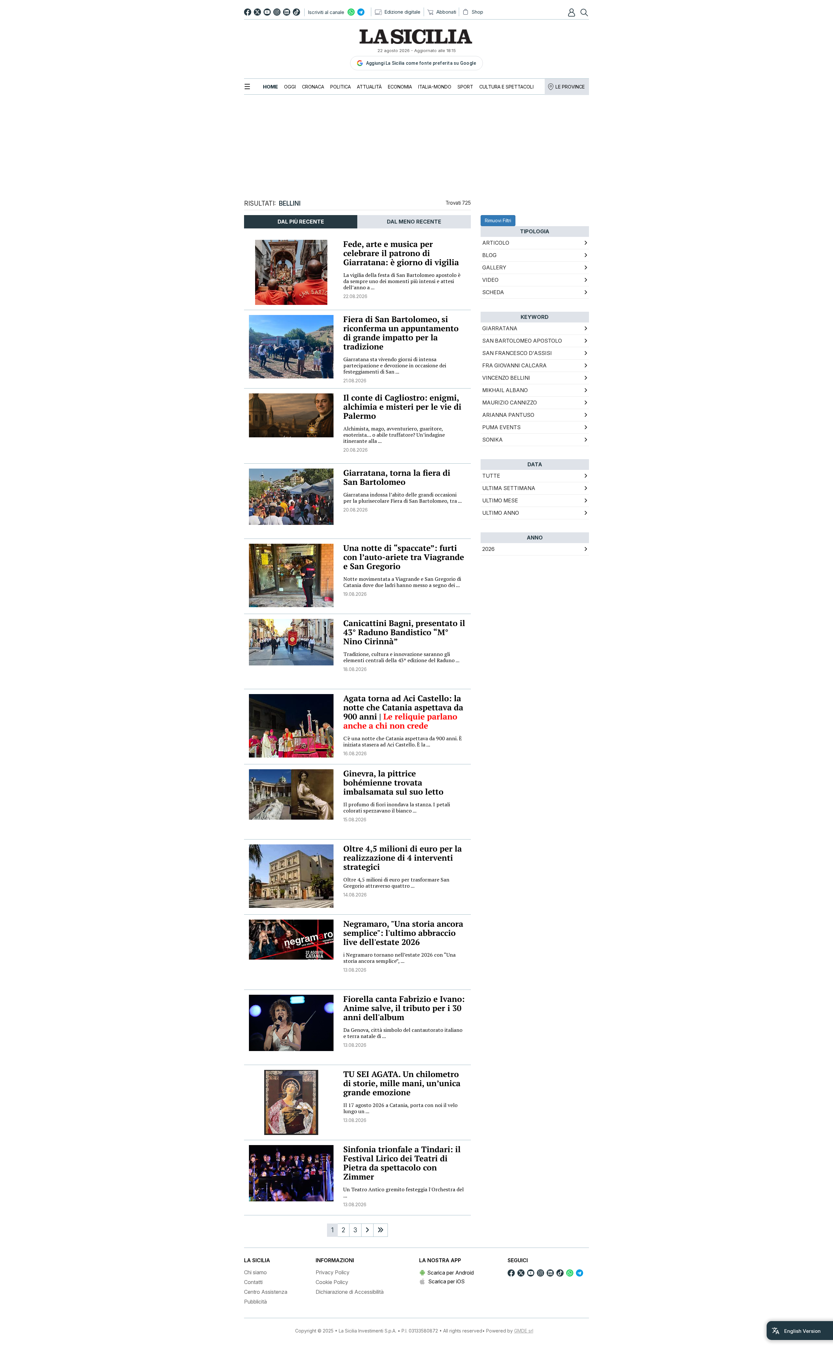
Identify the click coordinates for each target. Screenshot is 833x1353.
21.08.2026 (354, 380)
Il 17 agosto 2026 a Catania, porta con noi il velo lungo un (400, 1108)
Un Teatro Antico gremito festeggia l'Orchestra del (403, 1192)
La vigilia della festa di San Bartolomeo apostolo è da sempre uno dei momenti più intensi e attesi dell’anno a (401, 281)
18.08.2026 (355, 669)
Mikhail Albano (505, 390)
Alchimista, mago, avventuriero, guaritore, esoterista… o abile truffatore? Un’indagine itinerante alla (394, 434)
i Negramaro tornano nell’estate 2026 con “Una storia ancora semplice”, (399, 957)
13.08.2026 (354, 970)
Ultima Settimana (508, 488)
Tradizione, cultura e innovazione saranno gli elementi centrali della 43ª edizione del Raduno (401, 657)
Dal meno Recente (414, 221)
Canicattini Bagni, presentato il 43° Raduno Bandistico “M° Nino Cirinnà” (404, 632)
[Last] (380, 1230)
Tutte (491, 475)
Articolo (495, 242)
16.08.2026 (355, 753)
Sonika (492, 439)
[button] (572, 12)
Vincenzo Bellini (506, 378)
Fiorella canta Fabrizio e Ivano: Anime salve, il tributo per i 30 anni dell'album (404, 1008)
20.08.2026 (355, 450)
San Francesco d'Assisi (517, 353)
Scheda (493, 292)
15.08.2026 (354, 819)
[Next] (367, 1230)
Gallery (494, 267)
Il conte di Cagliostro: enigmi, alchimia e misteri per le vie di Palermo (402, 406)
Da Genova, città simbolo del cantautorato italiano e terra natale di (402, 1033)
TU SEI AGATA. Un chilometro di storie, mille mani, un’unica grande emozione (401, 1083)
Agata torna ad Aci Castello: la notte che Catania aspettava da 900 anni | (403, 707)
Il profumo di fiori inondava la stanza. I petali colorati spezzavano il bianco (396, 807)
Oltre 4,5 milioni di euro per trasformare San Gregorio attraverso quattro (396, 882)
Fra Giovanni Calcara (514, 365)
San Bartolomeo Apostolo (522, 340)
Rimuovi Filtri (498, 220)
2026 (488, 549)
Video (490, 280)
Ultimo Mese (500, 500)
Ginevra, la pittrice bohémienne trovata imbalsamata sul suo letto (393, 782)
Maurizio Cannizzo (509, 402)
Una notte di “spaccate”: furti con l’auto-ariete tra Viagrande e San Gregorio (403, 557)
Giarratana (499, 328)
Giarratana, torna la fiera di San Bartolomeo (396, 477)
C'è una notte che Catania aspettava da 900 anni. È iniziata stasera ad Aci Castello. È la (402, 741)
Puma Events (501, 427)
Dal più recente (301, 221)
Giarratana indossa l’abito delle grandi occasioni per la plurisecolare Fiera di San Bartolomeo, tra (402, 497)
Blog (489, 255)
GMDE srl (523, 1330)
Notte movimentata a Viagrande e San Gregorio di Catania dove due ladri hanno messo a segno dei (402, 582)
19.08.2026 (355, 594)
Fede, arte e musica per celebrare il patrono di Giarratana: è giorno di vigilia (401, 253)
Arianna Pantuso (508, 415)
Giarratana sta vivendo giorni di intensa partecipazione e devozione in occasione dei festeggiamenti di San (394, 365)
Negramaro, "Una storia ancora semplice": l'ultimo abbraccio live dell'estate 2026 (403, 933)
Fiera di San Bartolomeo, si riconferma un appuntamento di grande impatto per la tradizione (400, 333)
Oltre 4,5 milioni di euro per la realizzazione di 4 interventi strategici (402, 857)
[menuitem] (270, 86)
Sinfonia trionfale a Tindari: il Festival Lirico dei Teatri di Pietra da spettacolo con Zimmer (401, 1163)
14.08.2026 (355, 894)
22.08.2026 (355, 296)
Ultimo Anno (500, 513)
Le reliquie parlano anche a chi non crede (400, 721)
